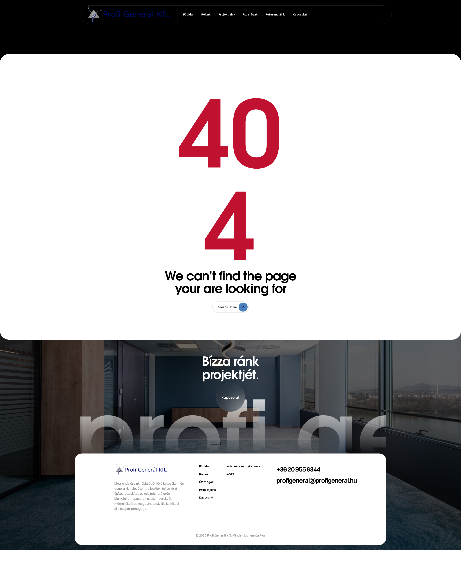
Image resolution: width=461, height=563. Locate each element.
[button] (230, 397)
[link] (230, 440)
